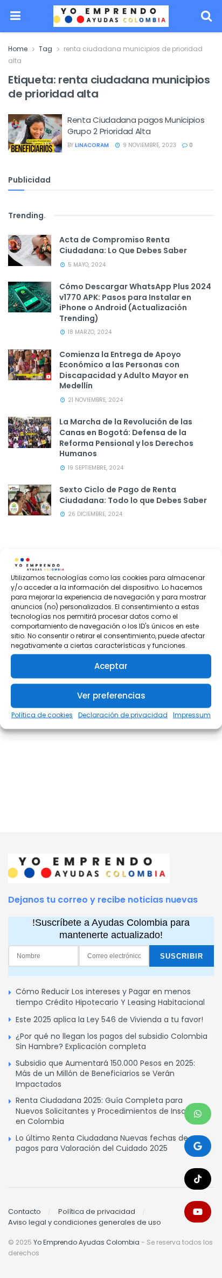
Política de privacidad (96, 1211)
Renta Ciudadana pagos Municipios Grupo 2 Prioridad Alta (135, 125)
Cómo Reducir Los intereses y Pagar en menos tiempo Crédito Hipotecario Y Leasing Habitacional (110, 997)
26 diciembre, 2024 (94, 514)
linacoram (92, 145)
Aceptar (111, 666)
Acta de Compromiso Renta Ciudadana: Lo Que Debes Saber (123, 245)
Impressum (192, 715)
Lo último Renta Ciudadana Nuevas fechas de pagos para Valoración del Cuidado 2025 (102, 1143)
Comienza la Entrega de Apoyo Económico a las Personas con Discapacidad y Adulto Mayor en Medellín (124, 370)
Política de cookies (42, 715)
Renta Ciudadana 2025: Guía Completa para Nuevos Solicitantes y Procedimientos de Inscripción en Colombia (113, 1111)
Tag (45, 48)
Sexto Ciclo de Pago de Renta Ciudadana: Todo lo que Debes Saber (133, 495)
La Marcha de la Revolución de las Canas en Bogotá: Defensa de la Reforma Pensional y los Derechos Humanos (126, 437)
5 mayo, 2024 (86, 265)
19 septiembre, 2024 (94, 468)
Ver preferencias (111, 695)
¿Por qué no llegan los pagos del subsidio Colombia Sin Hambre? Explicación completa (111, 1041)
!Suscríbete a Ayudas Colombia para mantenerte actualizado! (111, 928)
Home (17, 48)
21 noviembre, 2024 (94, 400)
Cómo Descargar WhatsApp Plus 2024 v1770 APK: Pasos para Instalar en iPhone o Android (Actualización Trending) (135, 302)
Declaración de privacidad (123, 715)
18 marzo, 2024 (89, 332)
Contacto (24, 1211)
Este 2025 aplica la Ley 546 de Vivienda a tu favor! (109, 1019)
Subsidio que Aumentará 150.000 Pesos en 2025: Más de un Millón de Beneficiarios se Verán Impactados (105, 1074)
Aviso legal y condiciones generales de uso (84, 1222)
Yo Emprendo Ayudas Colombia (86, 1242)
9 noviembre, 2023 (148, 145)
